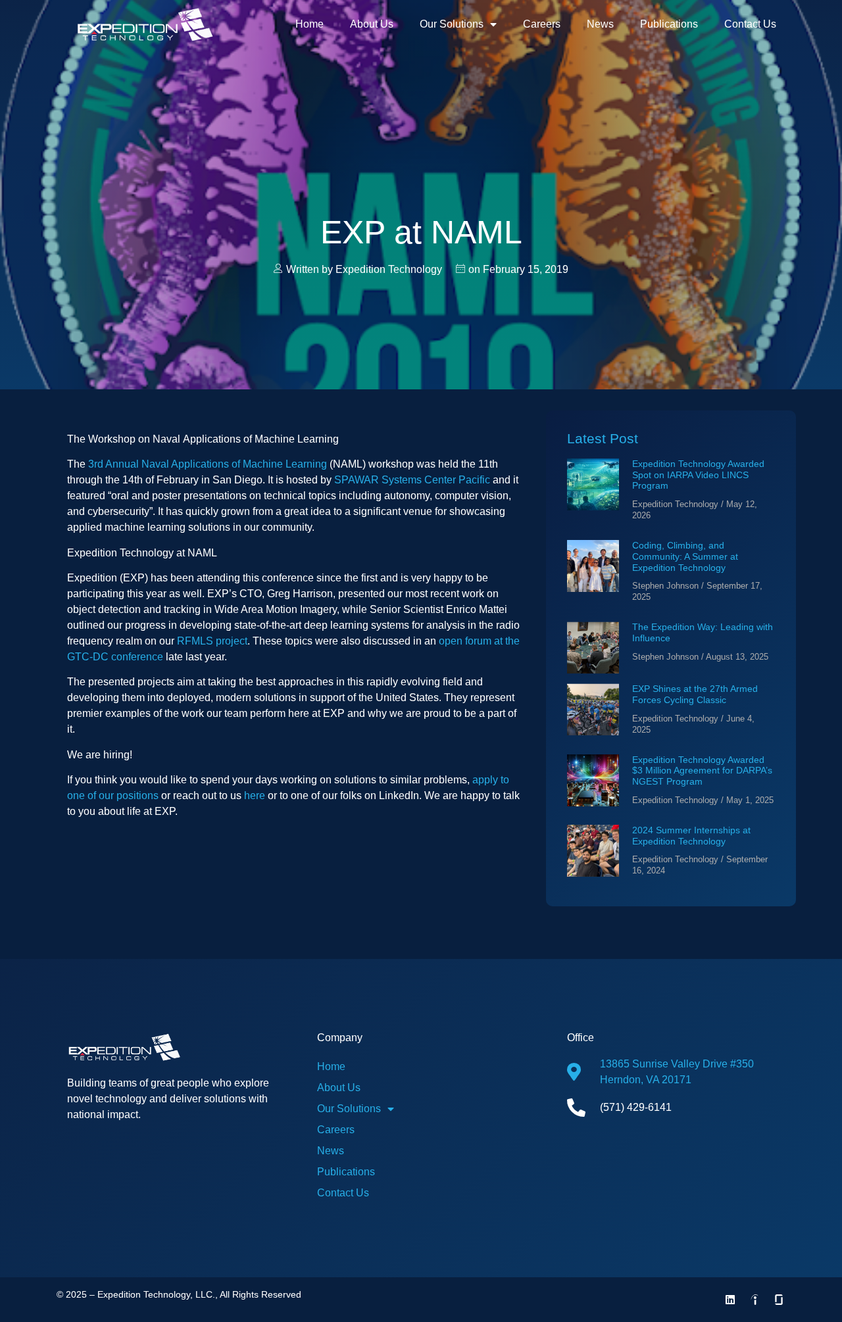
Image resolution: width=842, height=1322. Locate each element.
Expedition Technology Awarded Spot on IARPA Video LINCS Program (698, 474)
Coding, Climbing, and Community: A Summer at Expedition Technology (685, 556)
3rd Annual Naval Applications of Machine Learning (207, 464)
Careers (541, 24)
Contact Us (750, 24)
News (600, 24)
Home (309, 24)
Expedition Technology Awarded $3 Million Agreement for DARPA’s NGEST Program (702, 770)
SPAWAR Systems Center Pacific (412, 479)
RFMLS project (212, 641)
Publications (669, 24)
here (254, 795)
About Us (371, 24)
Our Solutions (451, 24)
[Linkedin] (730, 1299)
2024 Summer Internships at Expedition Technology (691, 835)
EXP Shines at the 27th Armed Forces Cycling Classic (695, 694)
